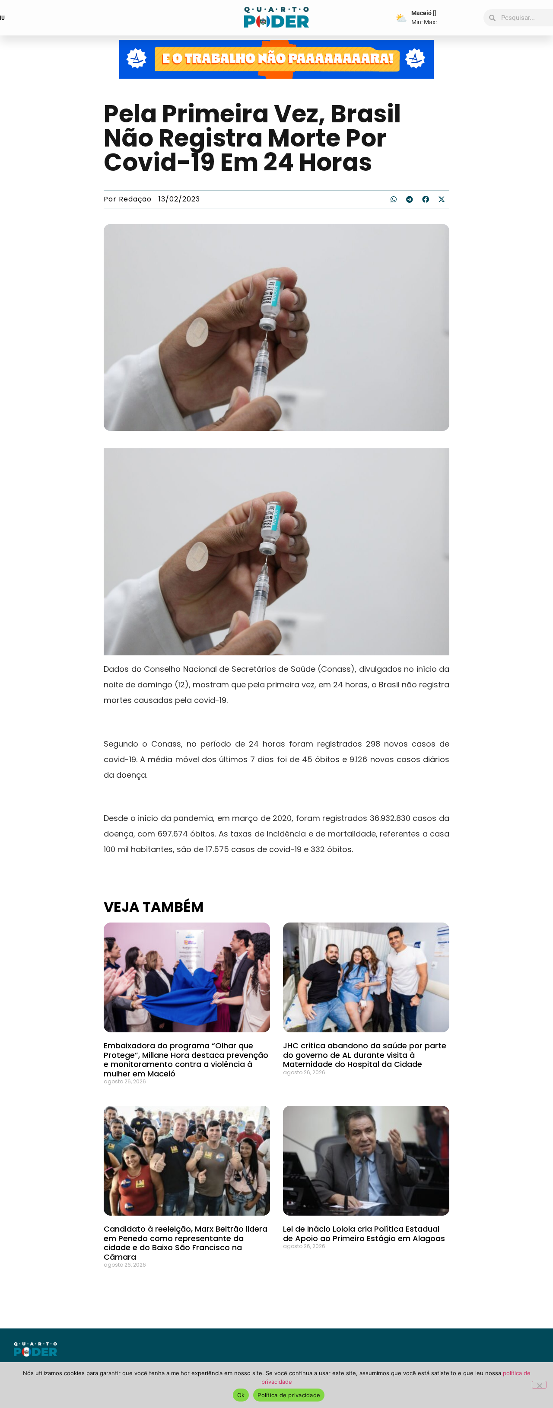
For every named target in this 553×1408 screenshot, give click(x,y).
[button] (393, 199)
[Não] (539, 1385)
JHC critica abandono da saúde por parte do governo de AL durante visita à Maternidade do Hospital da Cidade (364, 1055)
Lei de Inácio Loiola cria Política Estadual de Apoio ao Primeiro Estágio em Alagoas (364, 1233)
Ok (241, 1395)
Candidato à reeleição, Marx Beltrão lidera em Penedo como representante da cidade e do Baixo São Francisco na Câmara (185, 1242)
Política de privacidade (288, 1395)
